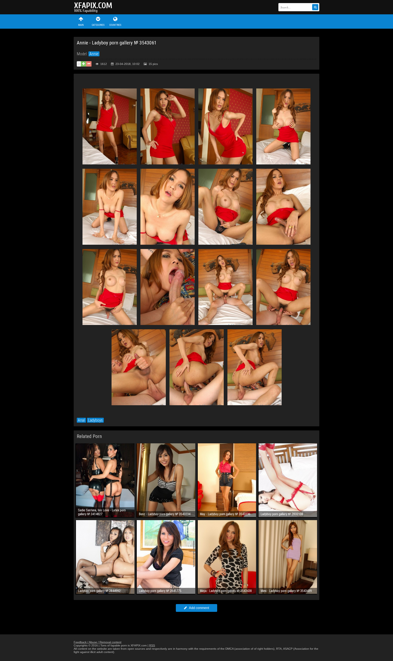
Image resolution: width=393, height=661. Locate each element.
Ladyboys (95, 420)
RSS (152, 645)
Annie (93, 53)
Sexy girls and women (94, 7)
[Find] (315, 7)
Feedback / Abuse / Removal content (97, 642)
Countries (115, 25)
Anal (81, 420)
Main (81, 25)
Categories (98, 25)
